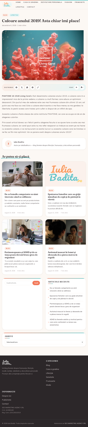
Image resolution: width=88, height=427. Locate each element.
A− (77, 87)
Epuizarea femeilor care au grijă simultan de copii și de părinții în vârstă (64, 197)
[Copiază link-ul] (38, 87)
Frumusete (80, 2)
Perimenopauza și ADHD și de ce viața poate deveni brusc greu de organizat (21, 255)
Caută (36, 283)
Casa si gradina (30, 2)
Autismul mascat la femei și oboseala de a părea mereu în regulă (62, 255)
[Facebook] (16, 87)
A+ (82, 87)
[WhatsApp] (27, 87)
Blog (5, 15)
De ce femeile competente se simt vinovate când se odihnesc (21, 195)
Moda (48, 385)
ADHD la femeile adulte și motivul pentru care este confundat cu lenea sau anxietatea (66, 322)
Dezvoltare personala (51, 2)
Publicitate (6, 400)
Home (18, 2)
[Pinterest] (32, 87)
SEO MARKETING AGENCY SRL (75, 423)
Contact (31, 7)
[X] (22, 87)
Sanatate (50, 377)
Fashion (68, 2)
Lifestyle (20, 7)
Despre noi (6, 396)
